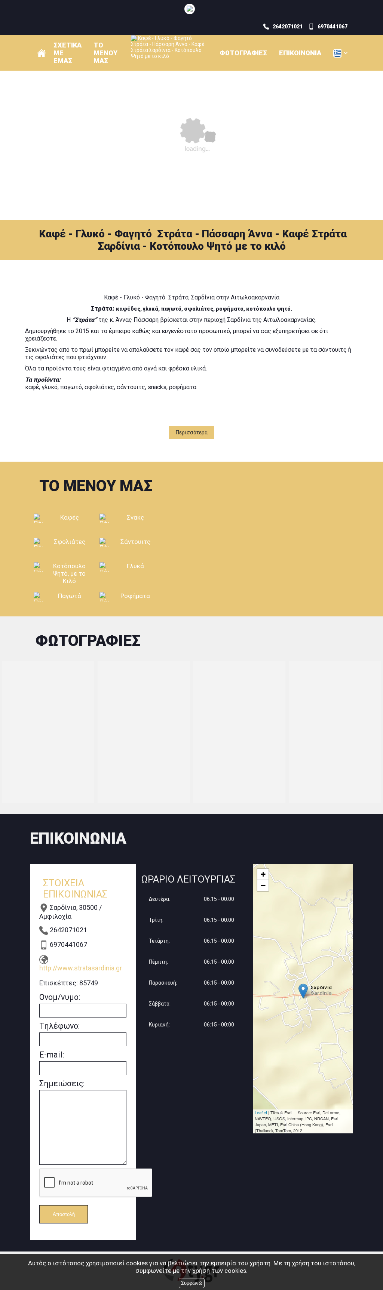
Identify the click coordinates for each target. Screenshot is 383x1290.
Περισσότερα (192, 432)
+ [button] (263, 874)
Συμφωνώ (191, 1283)
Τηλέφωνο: (59, 1026)
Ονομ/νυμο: (59, 997)
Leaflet (261, 1112)
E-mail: (51, 1054)
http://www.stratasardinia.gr (80, 968)
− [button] (263, 885)
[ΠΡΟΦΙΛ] (42, 53)
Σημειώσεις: (62, 1083)
